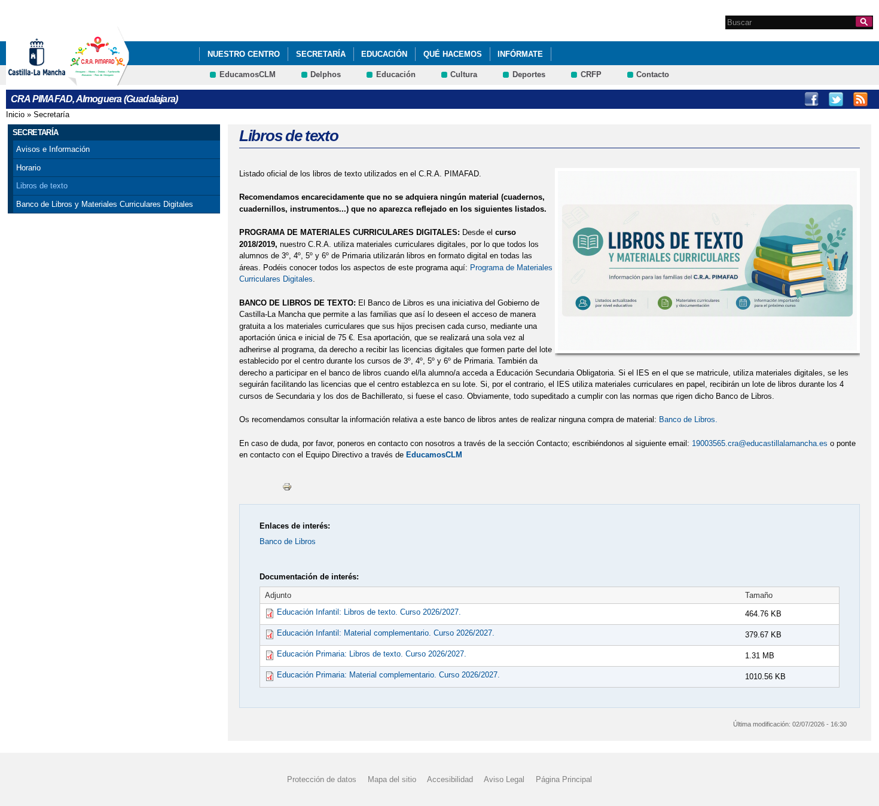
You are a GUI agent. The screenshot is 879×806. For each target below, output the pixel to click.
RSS (860, 99)
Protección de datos (321, 779)
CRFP (591, 74)
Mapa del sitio (392, 779)
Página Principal (564, 779)
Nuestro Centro (243, 54)
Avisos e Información (53, 149)
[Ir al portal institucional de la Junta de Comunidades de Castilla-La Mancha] (51, 79)
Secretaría (321, 54)
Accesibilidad (450, 779)
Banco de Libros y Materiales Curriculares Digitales (104, 204)
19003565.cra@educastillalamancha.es (760, 443)
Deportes (528, 74)
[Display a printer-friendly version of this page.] (287, 486)
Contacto (652, 74)
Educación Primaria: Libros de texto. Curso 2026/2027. (371, 653)
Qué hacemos (452, 54)
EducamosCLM (247, 74)
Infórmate (520, 54)
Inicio (15, 114)
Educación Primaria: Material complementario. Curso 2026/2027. (388, 674)
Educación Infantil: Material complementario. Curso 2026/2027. (386, 632)
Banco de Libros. (688, 419)
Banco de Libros (288, 541)
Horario (28, 167)
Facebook (811, 99)
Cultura (463, 74)
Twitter (836, 99)
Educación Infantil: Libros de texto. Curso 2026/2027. (369, 611)
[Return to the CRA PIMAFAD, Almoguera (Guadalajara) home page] (98, 79)
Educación (384, 54)
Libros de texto (42, 185)
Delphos (325, 74)
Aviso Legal (504, 779)
